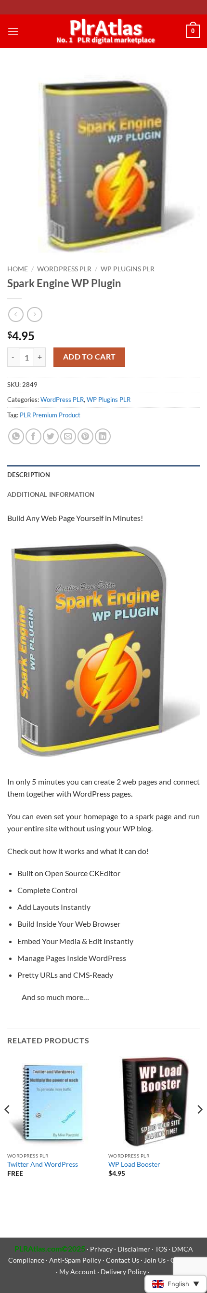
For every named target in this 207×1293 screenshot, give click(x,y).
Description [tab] (28, 475)
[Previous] (7, 1129)
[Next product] (15, 314)
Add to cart (89, 356)
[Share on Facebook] (33, 436)
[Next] (199, 1129)
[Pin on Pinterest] (85, 436)
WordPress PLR (64, 269)
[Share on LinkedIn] (103, 436)
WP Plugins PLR (128, 269)
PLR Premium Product (50, 415)
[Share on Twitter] (51, 436)
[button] (13, 31)
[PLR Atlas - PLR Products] (104, 31)
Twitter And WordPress (42, 1164)
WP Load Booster (134, 1164)
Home (17, 269)
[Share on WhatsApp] (16, 436)
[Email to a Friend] (68, 436)
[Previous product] (34, 314)
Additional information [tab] (51, 494)
